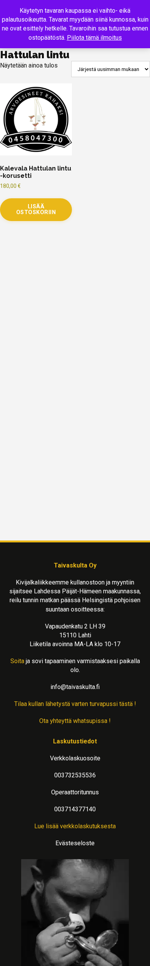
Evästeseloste (75, 843)
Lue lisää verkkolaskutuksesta (75, 826)
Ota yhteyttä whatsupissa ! (75, 720)
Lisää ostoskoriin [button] (36, 209)
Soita (17, 661)
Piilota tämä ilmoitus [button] (94, 37)
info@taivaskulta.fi (75, 687)
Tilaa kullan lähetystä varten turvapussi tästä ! (75, 704)
